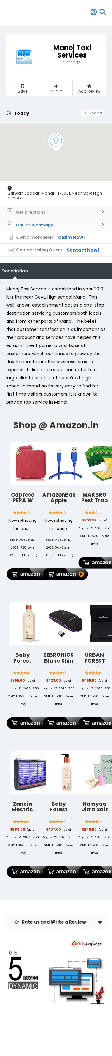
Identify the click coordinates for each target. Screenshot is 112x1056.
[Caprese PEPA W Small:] (31, 463)
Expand (94, 113)
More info (29, 555)
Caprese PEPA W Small (22, 500)
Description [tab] (15, 270)
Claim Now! (71, 237)
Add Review (89, 91)
